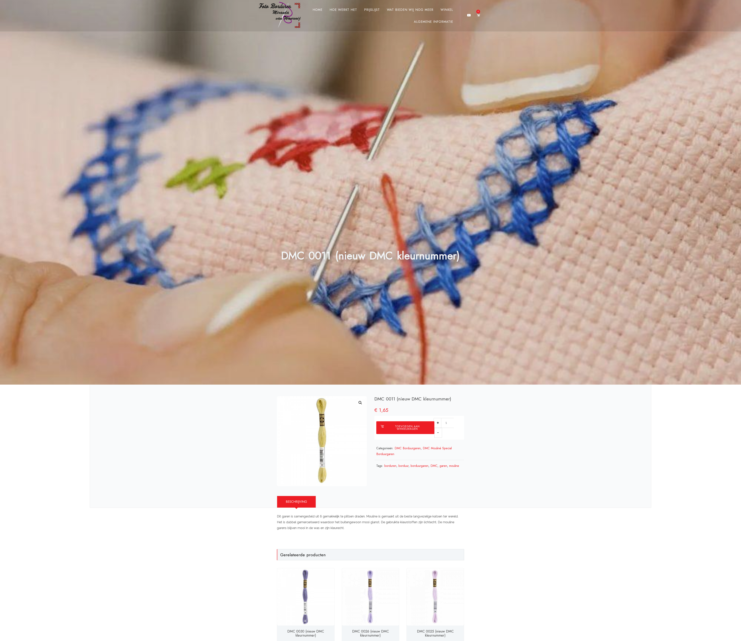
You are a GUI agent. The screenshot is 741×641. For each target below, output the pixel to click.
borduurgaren (419, 466)
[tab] (296, 502)
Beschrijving (296, 501)
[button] (360, 402)
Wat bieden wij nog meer (410, 10)
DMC (434, 466)
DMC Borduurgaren (408, 448)
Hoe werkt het (343, 10)
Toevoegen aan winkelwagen (407, 427)
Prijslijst (372, 10)
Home (317, 10)
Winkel (447, 10)
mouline (454, 466)
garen (443, 466)
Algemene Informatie (433, 22)
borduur (403, 466)
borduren (390, 466)
